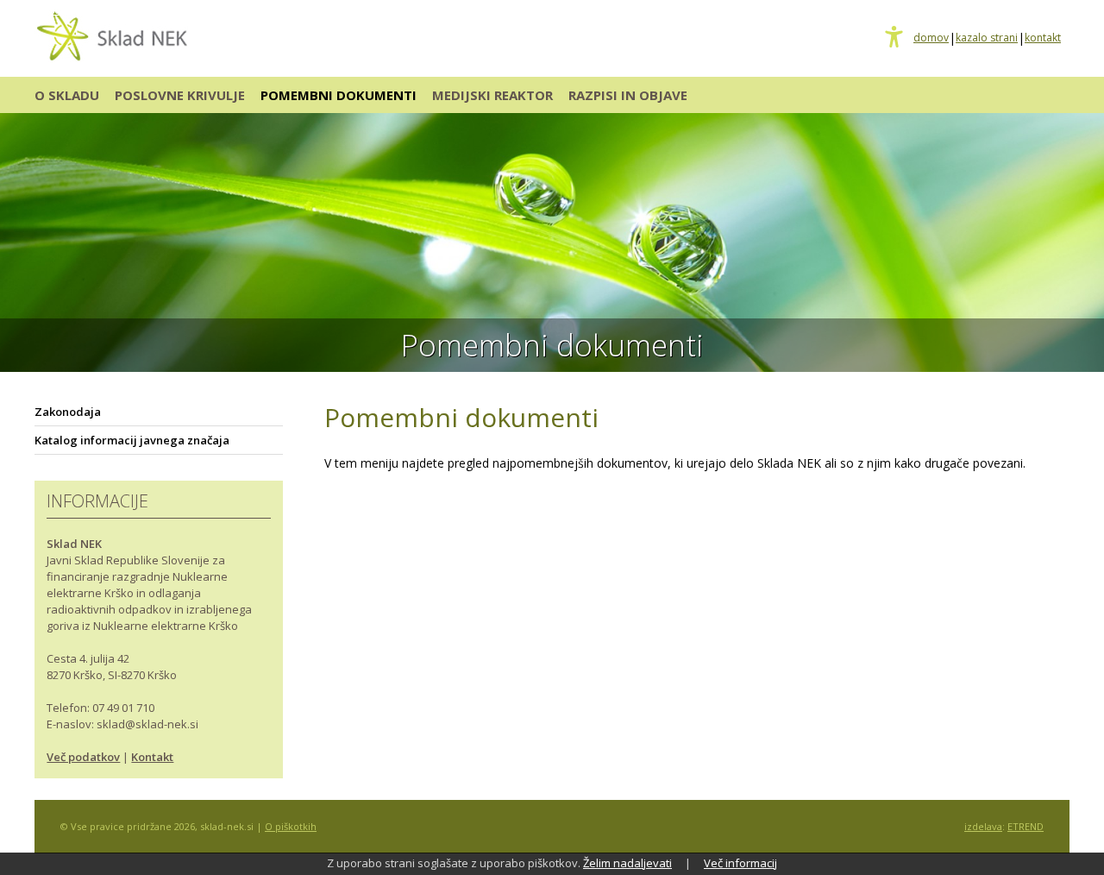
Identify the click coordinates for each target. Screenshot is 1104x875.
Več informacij (740, 863)
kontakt (1043, 38)
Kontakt (152, 757)
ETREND (1025, 826)
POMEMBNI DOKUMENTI (338, 95)
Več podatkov (83, 757)
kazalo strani (987, 38)
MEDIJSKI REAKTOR (492, 95)
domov (931, 38)
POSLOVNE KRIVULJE (180, 95)
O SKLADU (66, 95)
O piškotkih (291, 826)
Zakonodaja (67, 411)
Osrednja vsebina (40, 9)
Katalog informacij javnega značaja (131, 440)
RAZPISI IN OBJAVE (627, 95)
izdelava (983, 826)
